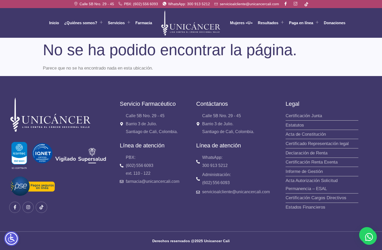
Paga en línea (301, 23)
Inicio (54, 23)
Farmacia (143, 23)
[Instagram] (28, 207)
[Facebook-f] (15, 207)
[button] (369, 237)
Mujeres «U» (241, 23)
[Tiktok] (41, 207)
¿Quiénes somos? (80, 23)
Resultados (268, 23)
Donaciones (334, 23)
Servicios (116, 23)
